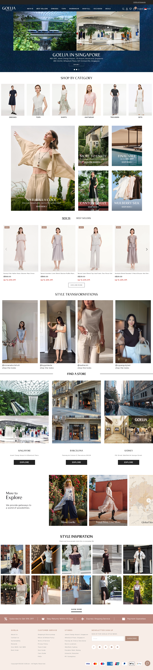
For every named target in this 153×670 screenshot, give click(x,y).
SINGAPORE (24, 450)
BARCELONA (76, 450)
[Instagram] (100, 647)
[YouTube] (117, 647)
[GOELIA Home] (9, 9)
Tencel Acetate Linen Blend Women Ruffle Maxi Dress (60, 273)
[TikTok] (111, 647)
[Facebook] (94, 647)
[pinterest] (105, 647)
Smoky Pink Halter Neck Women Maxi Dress (18, 273)
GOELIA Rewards (139, 2)
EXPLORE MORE (76, 285)
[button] (148, 500)
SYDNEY (128, 450)
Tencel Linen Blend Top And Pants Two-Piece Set (95, 273)
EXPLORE (24, 462)
